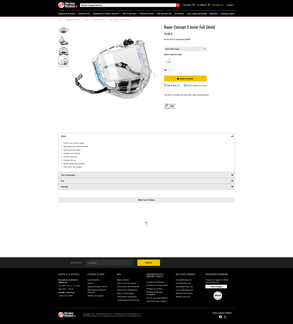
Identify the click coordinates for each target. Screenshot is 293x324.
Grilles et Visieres (100, 19)
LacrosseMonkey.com (184, 290)
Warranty (64, 186)
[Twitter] (225, 316)
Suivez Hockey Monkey (222, 313)
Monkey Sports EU (183, 296)
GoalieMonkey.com (183, 283)
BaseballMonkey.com (184, 286)
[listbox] (185, 49)
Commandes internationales (128, 300)
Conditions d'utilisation (155, 282)
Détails (63, 136)
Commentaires (93, 280)
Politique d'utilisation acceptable (154, 293)
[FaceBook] (220, 316)
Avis (62, 180)
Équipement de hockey (73, 19)
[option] (168, 61)
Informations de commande (128, 286)
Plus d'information (68, 175)
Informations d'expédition (127, 290)
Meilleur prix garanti (96, 296)
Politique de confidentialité (157, 285)
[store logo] (68, 5)
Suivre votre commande (126, 283)
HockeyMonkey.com (184, 280)
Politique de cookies (154, 289)
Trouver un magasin (216, 286)
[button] (231, 5)
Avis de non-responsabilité (156, 298)
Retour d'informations (125, 293)
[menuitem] (67, 13)
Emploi (90, 283)
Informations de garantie (127, 296)
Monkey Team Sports (184, 293)
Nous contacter (123, 280)
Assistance (187, 4)
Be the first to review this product (177, 39)
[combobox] (130, 5)
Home (60, 19)
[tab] (146, 136)
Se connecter (202, 4)
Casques (87, 19)
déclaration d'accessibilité (156, 301)
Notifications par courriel (97, 286)
